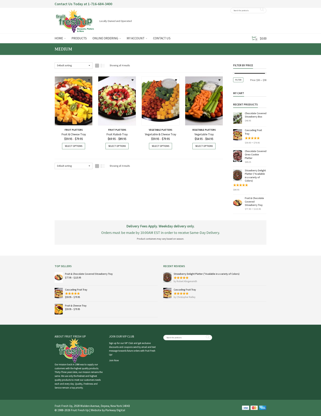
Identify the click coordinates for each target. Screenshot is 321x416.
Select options (73, 146)
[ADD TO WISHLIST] (87, 78)
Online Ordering (105, 38)
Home (59, 38)
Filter (238, 79)
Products (79, 38)
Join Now (114, 360)
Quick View (64, 120)
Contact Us (162, 38)
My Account (136, 38)
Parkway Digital (115, 410)
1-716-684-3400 (100, 3)
